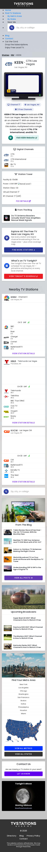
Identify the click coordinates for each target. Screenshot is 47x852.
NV (12, 55)
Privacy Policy (33, 835)
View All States (23, 754)
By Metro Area (15, 16)
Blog (7, 35)
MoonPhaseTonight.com (23, 808)
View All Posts (22, 578)
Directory (11, 835)
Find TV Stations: (13, 13)
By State (12, 19)
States (5, 55)
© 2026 (23, 830)
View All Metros (23, 748)
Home (8, 10)
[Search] (11, 27)
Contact (9, 38)
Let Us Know (23, 774)
